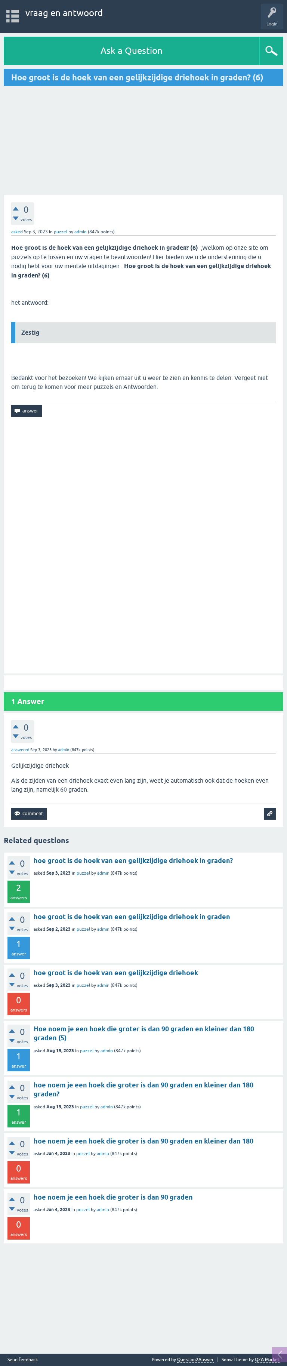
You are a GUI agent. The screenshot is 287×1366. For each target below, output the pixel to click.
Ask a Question (132, 51)
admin (103, 873)
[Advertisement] (66, 140)
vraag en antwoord (64, 13)
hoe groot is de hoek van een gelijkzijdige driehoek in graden (132, 917)
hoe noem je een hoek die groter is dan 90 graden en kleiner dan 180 (143, 1141)
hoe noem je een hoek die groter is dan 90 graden (113, 1197)
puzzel (60, 231)
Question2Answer (195, 1359)
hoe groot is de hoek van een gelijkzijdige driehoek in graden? (133, 861)
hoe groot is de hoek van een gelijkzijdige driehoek (116, 973)
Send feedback (22, 1359)
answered (20, 750)
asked (17, 231)
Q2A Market (267, 1359)
